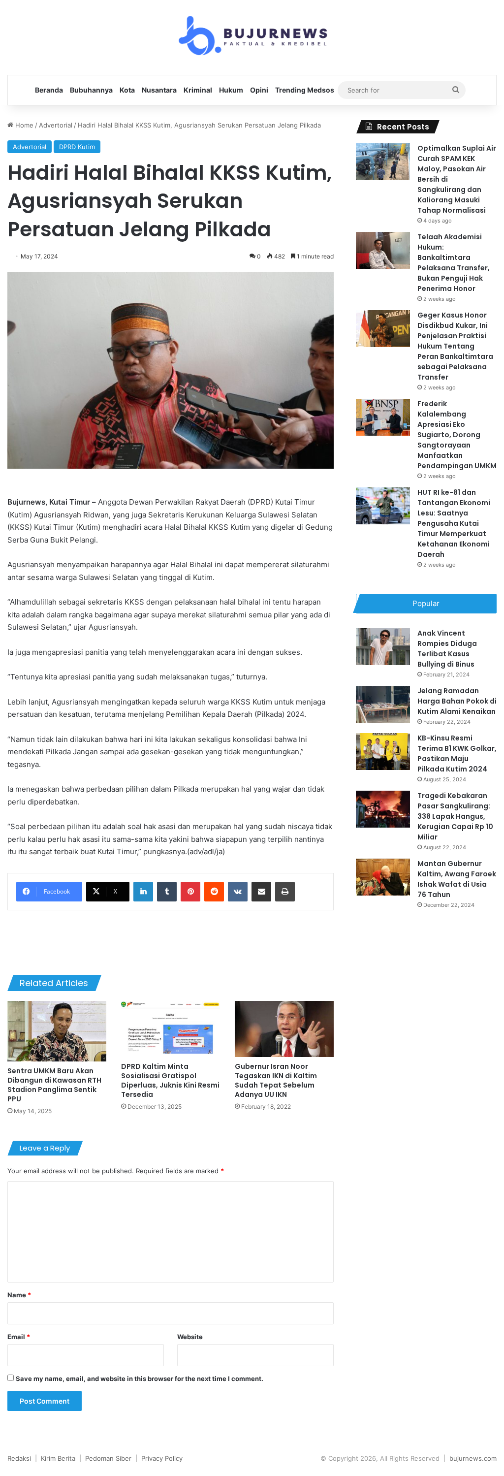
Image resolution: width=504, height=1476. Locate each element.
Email (18, 1337)
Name (19, 1295)
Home (23, 125)
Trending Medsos (304, 90)
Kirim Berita (58, 1458)
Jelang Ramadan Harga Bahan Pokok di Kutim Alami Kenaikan (457, 701)
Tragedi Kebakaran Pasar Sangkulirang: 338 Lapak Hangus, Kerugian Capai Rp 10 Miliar (455, 816)
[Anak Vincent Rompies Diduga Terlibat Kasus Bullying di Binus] (383, 646)
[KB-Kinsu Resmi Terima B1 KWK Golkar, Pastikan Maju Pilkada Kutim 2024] (383, 751)
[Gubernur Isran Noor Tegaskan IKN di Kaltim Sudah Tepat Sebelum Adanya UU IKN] (284, 1029)
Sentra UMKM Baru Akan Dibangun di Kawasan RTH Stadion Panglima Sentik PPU (54, 1085)
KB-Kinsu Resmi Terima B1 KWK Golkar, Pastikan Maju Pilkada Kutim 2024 (457, 753)
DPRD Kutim (77, 147)
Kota (127, 90)
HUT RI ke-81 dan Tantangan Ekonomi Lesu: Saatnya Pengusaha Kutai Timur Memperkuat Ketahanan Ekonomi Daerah (453, 523)
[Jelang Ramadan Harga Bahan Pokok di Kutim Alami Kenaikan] (383, 704)
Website (190, 1337)
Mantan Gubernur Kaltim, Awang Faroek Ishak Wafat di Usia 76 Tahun (456, 879)
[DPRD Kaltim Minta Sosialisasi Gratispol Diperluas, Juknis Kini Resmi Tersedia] (170, 1029)
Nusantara (159, 90)
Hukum (231, 90)
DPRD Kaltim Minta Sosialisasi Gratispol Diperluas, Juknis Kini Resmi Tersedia (170, 1080)
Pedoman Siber (108, 1458)
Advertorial (55, 125)
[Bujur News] (252, 37)
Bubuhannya (91, 90)
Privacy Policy (162, 1458)
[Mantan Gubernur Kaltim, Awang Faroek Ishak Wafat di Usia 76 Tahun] (383, 877)
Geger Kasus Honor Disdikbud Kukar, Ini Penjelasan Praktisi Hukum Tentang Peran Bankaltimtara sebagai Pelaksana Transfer (455, 346)
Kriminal (198, 90)
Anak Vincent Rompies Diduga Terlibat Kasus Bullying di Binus (447, 648)
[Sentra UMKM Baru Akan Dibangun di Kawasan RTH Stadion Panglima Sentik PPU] (56, 1031)
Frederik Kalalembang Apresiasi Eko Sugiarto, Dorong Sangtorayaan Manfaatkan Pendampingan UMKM (457, 435)
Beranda (49, 90)
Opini (259, 90)
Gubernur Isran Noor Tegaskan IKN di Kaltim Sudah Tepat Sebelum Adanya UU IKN (276, 1080)
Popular (426, 603)
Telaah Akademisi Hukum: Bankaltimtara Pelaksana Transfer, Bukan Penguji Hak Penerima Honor (453, 262)
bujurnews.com (473, 1458)
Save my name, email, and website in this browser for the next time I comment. (139, 1378)
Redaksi (19, 1458)
